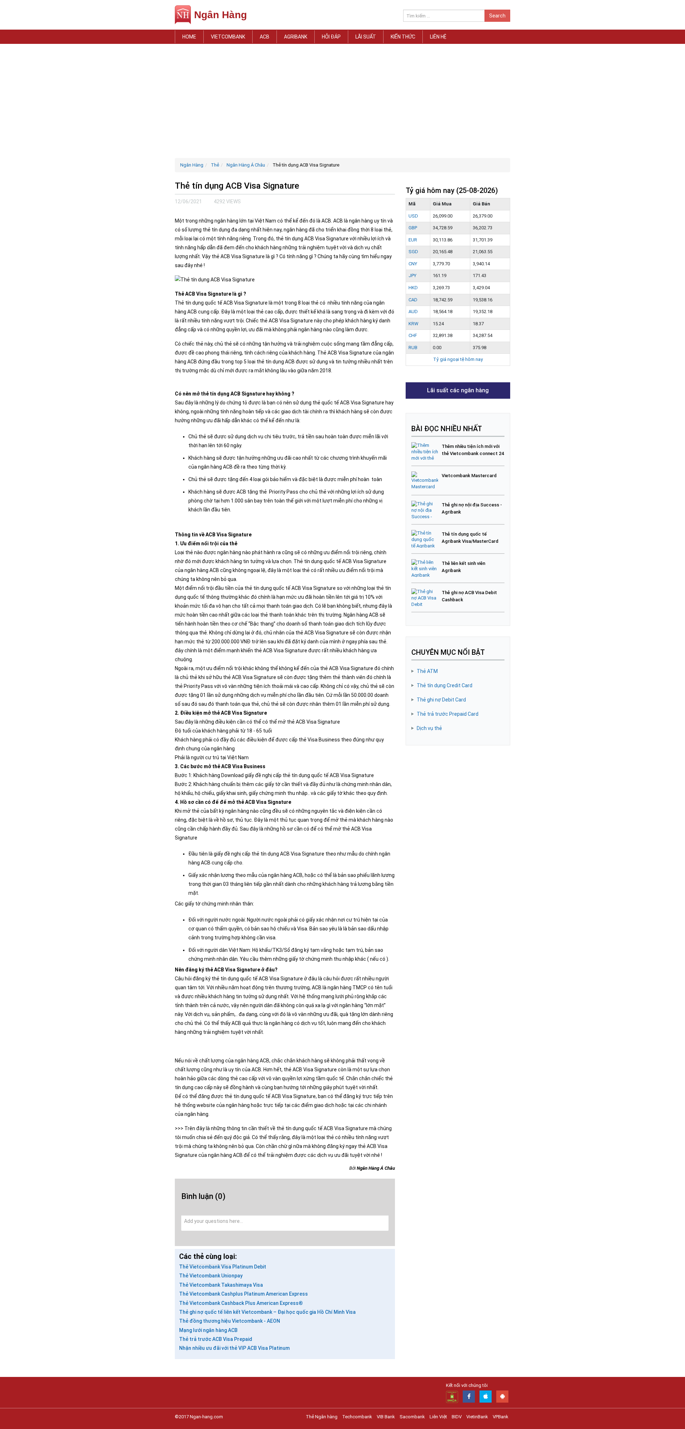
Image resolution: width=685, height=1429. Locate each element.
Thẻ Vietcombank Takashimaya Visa (221, 1285)
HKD (413, 287)
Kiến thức (403, 37)
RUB (413, 347)
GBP (413, 227)
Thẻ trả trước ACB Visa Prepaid (215, 1339)
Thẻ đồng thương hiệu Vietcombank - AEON (229, 1321)
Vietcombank (228, 37)
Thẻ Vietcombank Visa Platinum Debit (222, 1267)
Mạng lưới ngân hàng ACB (208, 1330)
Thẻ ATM (427, 671)
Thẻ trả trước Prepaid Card (447, 714)
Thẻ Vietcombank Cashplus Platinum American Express (243, 1294)
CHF (413, 335)
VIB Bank (386, 1416)
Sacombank (412, 1416)
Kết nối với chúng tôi (467, 1385)
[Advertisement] (342, 101)
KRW (413, 323)
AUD (413, 311)
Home (189, 37)
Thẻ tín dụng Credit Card (444, 685)
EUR (413, 240)
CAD (413, 299)
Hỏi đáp (331, 37)
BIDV (457, 1416)
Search (497, 16)
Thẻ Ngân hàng (322, 1416)
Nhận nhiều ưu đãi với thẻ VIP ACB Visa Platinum (234, 1348)
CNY (413, 263)
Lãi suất (365, 37)
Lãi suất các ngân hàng (458, 390)
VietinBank (477, 1416)
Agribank (295, 37)
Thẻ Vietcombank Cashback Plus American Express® (241, 1303)
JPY (412, 275)
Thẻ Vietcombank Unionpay (211, 1276)
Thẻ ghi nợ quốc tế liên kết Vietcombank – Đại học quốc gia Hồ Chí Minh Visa (267, 1312)
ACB (264, 37)
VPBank (500, 1416)
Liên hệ (438, 37)
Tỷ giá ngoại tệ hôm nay (458, 359)
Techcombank (357, 1416)
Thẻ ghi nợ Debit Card (441, 700)
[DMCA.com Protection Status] (452, 1396)
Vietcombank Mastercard (469, 475)
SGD (413, 251)
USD (413, 216)
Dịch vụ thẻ (429, 728)
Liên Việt (438, 1416)
